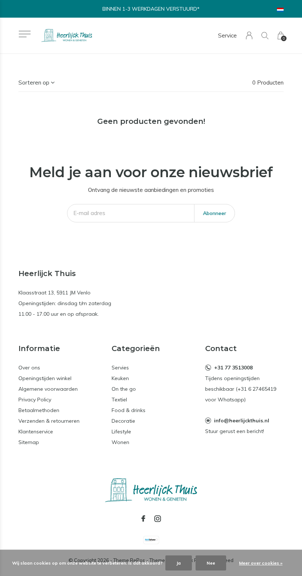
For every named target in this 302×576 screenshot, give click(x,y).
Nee (211, 563)
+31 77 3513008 (233, 367)
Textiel (119, 399)
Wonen (120, 442)
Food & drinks (128, 410)
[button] (24, 34)
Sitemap (28, 442)
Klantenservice (35, 431)
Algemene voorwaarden (48, 389)
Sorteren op (33, 82)
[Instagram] (157, 518)
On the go (124, 389)
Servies (120, 367)
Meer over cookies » (260, 563)
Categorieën (136, 348)
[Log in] (249, 35)
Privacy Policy (34, 399)
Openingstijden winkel (44, 378)
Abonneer (214, 213)
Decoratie (123, 421)
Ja (178, 563)
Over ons (29, 367)
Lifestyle (121, 431)
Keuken (120, 378)
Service (227, 35)
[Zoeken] (264, 35)
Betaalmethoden (38, 410)
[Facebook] (143, 518)
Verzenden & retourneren (49, 421)
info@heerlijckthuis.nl (241, 420)
